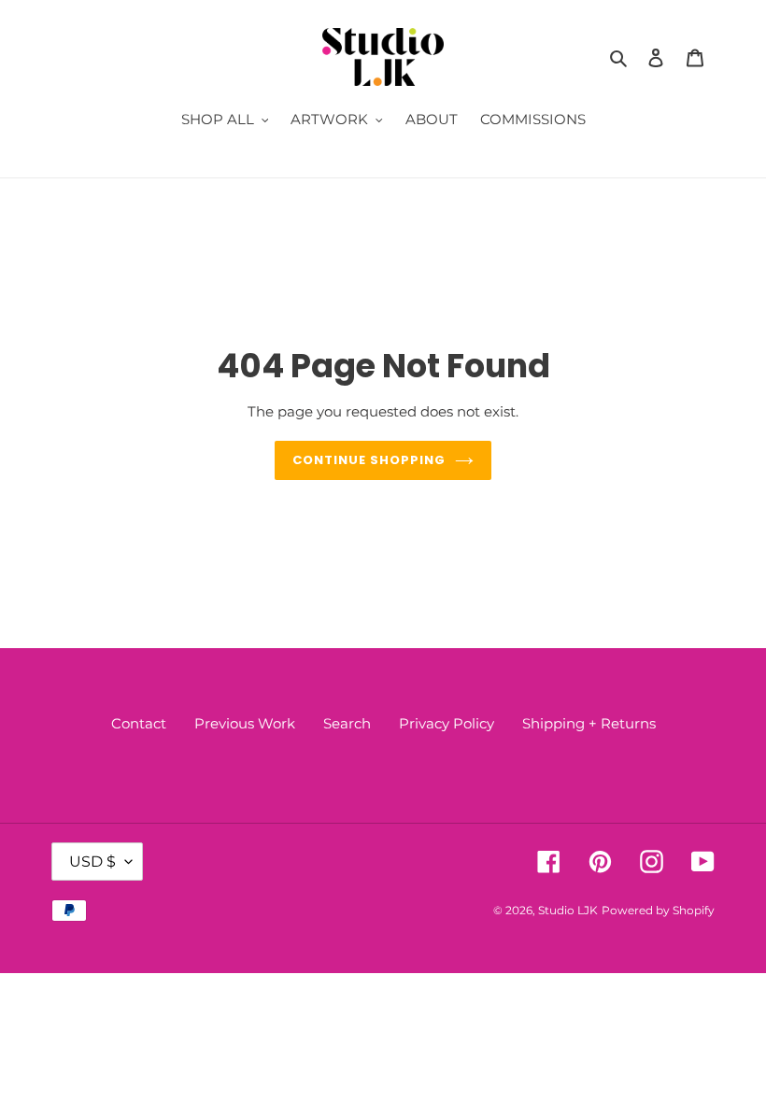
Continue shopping (369, 460)
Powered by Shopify (658, 910)
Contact (138, 723)
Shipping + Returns (589, 723)
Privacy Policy (446, 723)
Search (347, 723)
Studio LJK (568, 910)
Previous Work (244, 723)
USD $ (92, 861)
